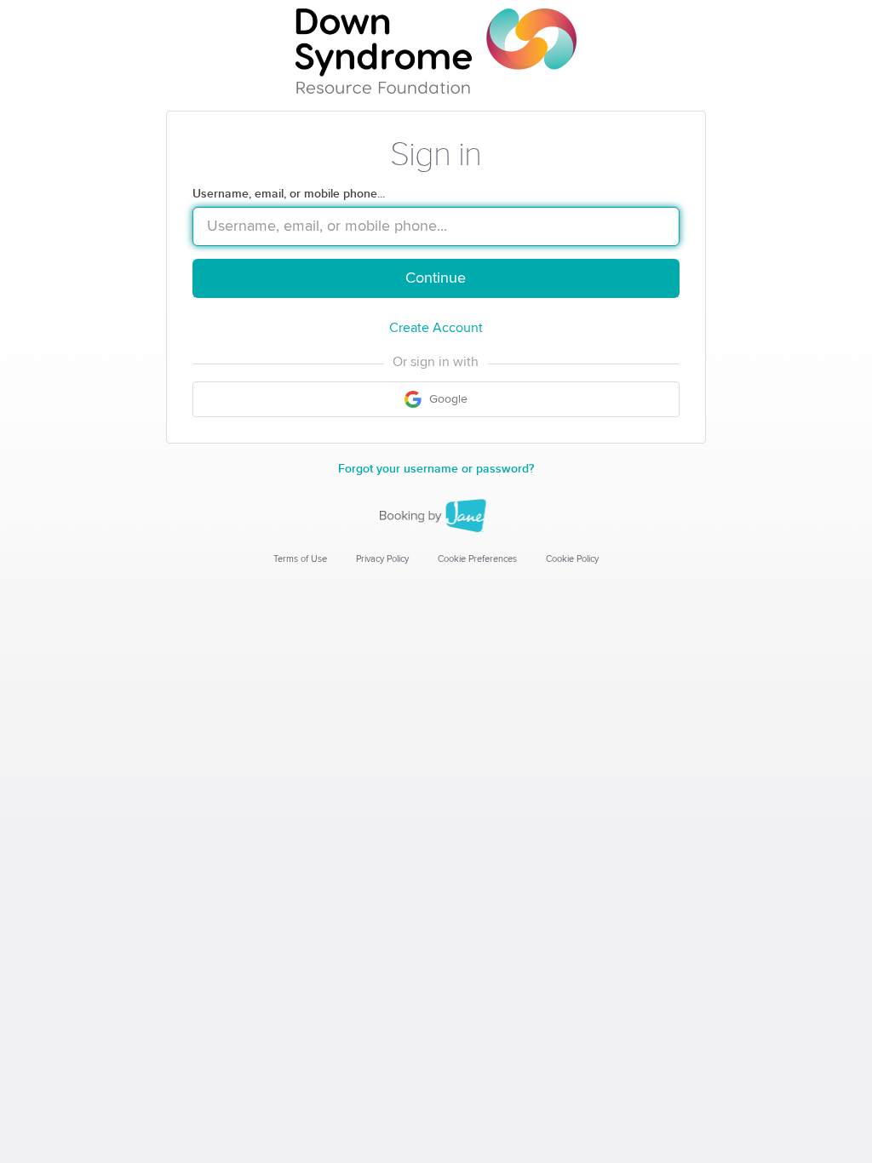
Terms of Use (300, 559)
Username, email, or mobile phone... (288, 193)
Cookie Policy (572, 559)
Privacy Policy (382, 559)
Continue (435, 278)
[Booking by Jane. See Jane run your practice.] (436, 516)
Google (447, 399)
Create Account (436, 328)
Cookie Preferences (477, 559)
